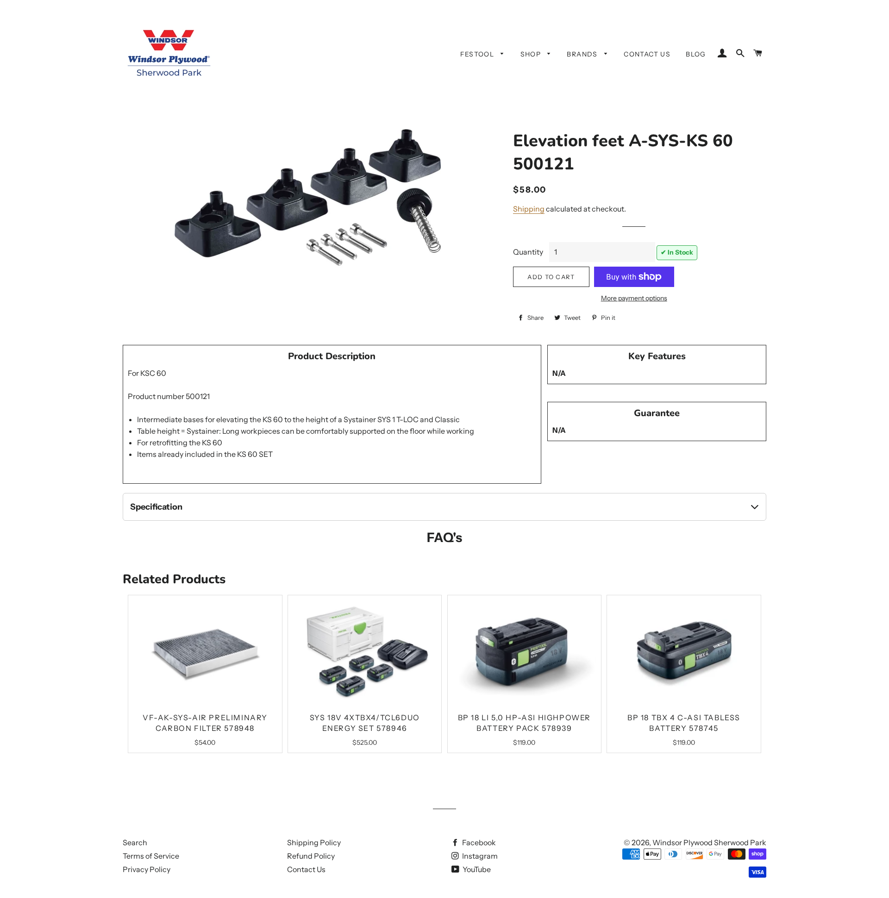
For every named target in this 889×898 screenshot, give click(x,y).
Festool (478, 54)
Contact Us (647, 54)
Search (135, 842)
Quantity (528, 251)
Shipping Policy (314, 842)
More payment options (634, 298)
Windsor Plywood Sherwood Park (709, 842)
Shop (531, 54)
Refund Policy (311, 856)
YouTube (476, 869)
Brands (583, 54)
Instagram (479, 856)
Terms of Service (151, 856)
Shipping (529, 208)
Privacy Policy (146, 869)
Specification (156, 507)
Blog (696, 54)
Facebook (478, 842)
